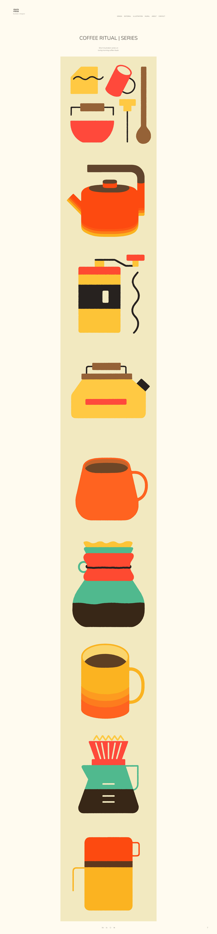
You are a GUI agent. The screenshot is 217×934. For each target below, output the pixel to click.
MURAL (147, 16)
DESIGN (119, 16)
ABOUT (154, 16)
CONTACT (162, 16)
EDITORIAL (127, 16)
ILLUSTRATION (138, 16)
